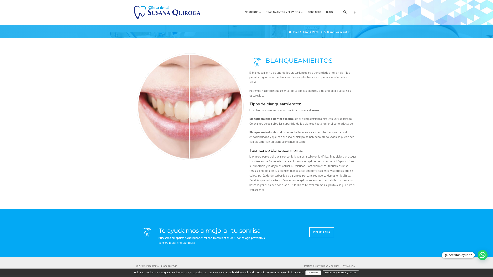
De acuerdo (313, 273)
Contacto (314, 12)
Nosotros (251, 12)
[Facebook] (354, 12)
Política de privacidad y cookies (321, 266)
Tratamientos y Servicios (283, 12)
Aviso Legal (349, 266)
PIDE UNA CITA (321, 232)
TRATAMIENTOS (313, 32)
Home (295, 32)
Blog (329, 12)
